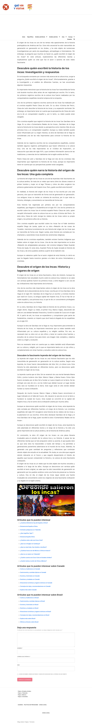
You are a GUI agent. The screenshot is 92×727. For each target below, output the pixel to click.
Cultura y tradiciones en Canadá (30, 569)
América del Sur (53, 37)
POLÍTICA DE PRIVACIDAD (31, 704)
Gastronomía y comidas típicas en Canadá (33, 572)
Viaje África (30, 37)
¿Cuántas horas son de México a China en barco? (35, 550)
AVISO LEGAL (43, 704)
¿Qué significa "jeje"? (26, 533)
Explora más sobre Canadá (28, 589)
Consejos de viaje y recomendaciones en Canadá (35, 586)
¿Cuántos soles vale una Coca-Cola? (31, 540)
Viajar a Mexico (22, 694)
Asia (63, 37)
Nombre (20, 648)
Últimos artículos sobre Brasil (29, 622)
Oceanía (69, 39)
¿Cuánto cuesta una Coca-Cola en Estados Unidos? (36, 557)
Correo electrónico (23, 656)
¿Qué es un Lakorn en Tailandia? (30, 554)
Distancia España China (27, 536)
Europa (70, 37)
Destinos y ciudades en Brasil (29, 608)
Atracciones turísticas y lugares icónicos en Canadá (36, 583)
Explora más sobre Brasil (27, 618)
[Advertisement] (46, 25)
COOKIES (20, 704)
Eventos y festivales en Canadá (30, 576)
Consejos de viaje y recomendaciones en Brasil (34, 615)
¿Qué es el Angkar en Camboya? (30, 543)
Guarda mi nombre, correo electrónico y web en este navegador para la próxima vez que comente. (43, 674)
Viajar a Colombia (23, 696)
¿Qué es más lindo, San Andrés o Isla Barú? (33, 547)
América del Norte (40, 37)
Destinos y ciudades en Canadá (30, 579)
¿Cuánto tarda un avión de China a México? (33, 561)
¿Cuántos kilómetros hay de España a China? (34, 523)
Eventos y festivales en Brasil (29, 604)
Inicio (23, 37)
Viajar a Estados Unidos (24, 691)
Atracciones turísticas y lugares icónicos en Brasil (35, 611)
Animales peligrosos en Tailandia (30, 530)
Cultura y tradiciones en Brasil (29, 597)
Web (18, 665)
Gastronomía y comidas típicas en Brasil (32, 601)
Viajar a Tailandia (22, 693)
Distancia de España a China (29, 526)
